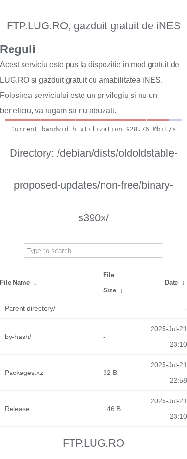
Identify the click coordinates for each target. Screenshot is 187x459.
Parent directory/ (30, 308)
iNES (151, 80)
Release (17, 408)
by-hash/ (18, 336)
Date (171, 282)
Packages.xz (24, 372)
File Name (15, 282)
